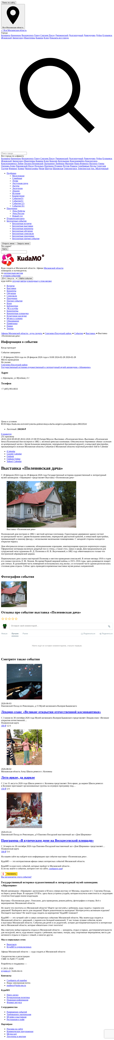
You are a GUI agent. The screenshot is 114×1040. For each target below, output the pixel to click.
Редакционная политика (18, 997)
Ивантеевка (29, 38)
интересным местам (13, 273)
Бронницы (16, 35)
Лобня (20, 163)
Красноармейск (77, 161)
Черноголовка (31, 168)
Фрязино (13, 168)
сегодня (16, 281)
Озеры (101, 163)
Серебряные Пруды (87, 166)
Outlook (10, 456)
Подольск (39, 166)
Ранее (25, 633)
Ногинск (93, 163)
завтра (23, 281)
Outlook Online (13, 459)
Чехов (41, 168)
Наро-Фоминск (81, 163)
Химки (21, 168)
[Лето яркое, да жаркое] (57, 747)
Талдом (4, 168)
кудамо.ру (6, 971)
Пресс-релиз (12, 995)
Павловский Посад (25, 166)
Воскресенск (28, 35)
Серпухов (101, 166)
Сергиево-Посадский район (14, 365)
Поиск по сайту (8, 3)
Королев (53, 161)
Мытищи (69, 163)
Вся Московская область (14, 30)
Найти (4, 249)
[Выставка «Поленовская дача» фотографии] (14, 606)
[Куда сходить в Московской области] (31, 265)
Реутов (66, 166)
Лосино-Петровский (33, 163)
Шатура (48, 168)
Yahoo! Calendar (14, 461)
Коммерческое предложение (20, 1031)
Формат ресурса (14, 1002)
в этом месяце (45, 281)
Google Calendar (14, 454)
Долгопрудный (76, 35)
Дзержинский (61, 35)
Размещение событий (17, 1012)
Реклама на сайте (15, 1029)
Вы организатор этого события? (16, 877)
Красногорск (91, 161)
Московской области (53, 268)
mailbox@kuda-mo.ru (16, 985)
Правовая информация (17, 1000)
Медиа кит (12, 1034)
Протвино (49, 166)
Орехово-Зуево (8, 166)
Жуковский (6, 38)
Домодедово (89, 35)
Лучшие (15, 633)
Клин (46, 38)
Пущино (58, 166)
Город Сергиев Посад (44, 35)
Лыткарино (49, 163)
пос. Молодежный (99, 168)
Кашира (39, 38)
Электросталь (84, 168)
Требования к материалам (19, 1014)
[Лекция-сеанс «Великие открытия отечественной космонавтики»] (57, 682)
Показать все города (59, 38)
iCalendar (11, 451)
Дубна (99, 35)
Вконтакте (12, 944)
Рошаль (73, 166)
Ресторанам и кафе (15, 1019)
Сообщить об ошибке (17, 980)
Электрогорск (70, 168)
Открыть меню (8, 243)
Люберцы (60, 163)
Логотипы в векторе (16, 1036)
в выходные (32, 281)
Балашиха (5, 35)
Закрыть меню (23, 243)
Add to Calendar (100, 446)
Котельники (63, 161)
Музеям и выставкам (16, 1017)
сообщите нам (55, 868)
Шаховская (58, 168)
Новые (4, 633)
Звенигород (17, 38)
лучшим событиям (11, 275)
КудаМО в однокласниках (19, 947)
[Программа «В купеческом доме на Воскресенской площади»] (57, 810)
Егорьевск (107, 35)
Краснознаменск (9, 163)
